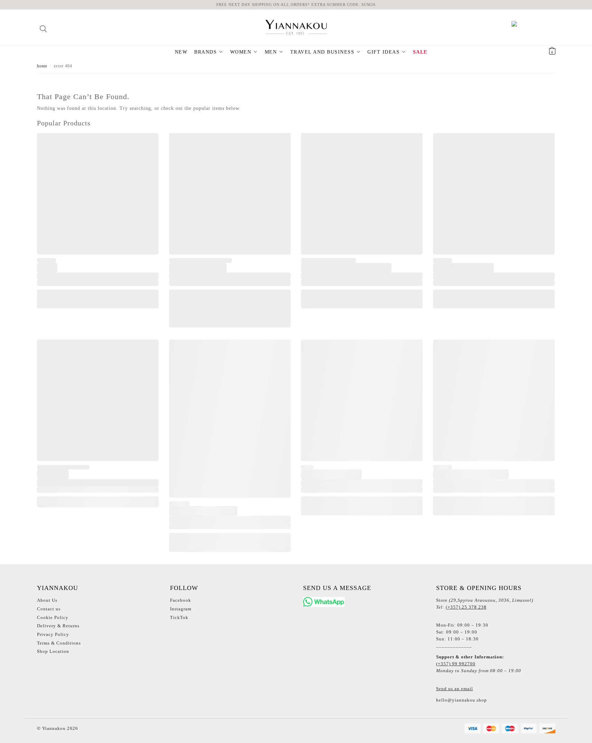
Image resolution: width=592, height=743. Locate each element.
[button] (543, 52)
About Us (47, 600)
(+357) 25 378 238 (466, 607)
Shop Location (53, 651)
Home (42, 66)
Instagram (180, 608)
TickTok (179, 617)
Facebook (180, 600)
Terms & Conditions (59, 643)
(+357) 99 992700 (456, 663)
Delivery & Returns (58, 625)
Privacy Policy (53, 634)
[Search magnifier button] (43, 26)
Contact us (48, 608)
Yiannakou (53, 728)
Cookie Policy (52, 617)
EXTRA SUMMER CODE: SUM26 (343, 4)
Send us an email (454, 688)
